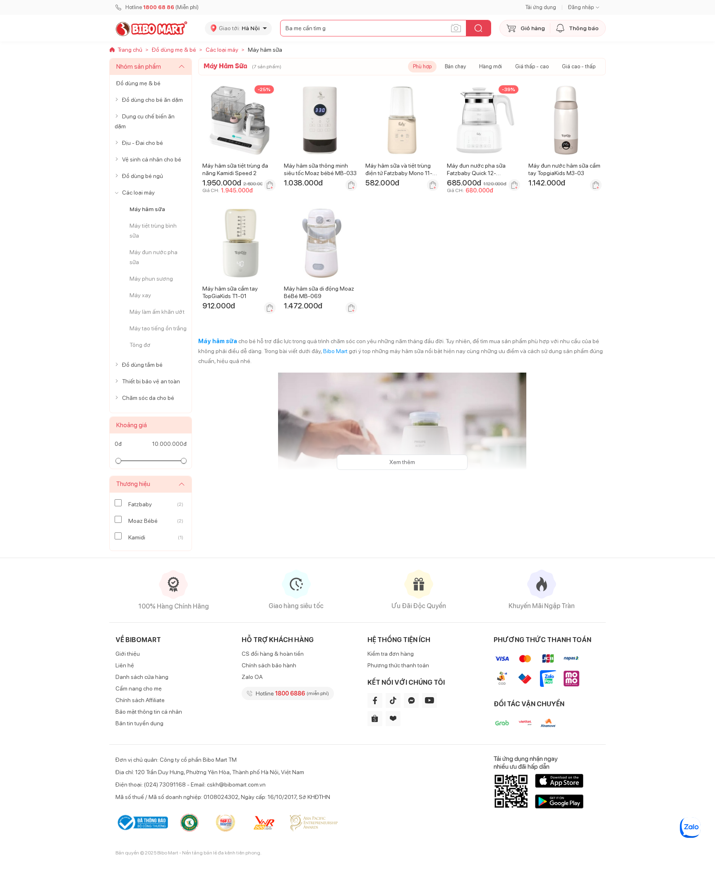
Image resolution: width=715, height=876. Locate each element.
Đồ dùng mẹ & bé (138, 83)
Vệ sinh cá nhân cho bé (151, 159)
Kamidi (136, 537)
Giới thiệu (127, 653)
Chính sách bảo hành (269, 665)
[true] (118, 99)
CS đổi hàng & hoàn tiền (273, 653)
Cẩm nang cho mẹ (138, 688)
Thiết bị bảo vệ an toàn (151, 381)
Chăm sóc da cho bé (148, 398)
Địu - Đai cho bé (142, 143)
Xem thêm (402, 462)
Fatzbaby (140, 504)
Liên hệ (124, 665)
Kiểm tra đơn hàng (390, 653)
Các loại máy (138, 192)
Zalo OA (252, 677)
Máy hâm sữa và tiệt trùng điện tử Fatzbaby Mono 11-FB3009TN (398, 173)
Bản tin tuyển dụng (139, 723)
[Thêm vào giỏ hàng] (270, 185)
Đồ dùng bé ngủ (142, 176)
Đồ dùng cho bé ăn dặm (152, 99)
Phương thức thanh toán (398, 665)
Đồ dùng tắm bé (142, 364)
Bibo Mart (335, 351)
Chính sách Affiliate (140, 700)
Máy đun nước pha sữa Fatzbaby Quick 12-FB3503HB (476, 173)
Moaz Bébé (143, 520)
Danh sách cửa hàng (141, 677)
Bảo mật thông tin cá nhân (148, 711)
